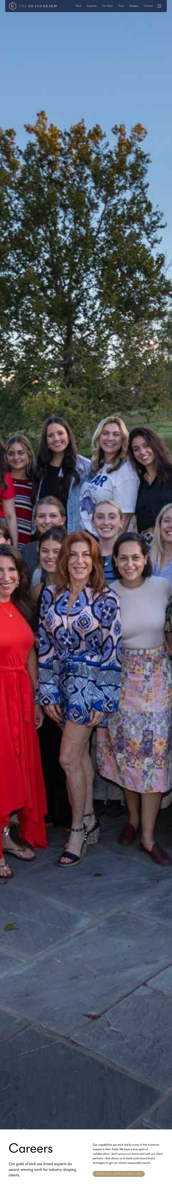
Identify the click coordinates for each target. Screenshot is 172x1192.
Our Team (107, 6)
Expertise (92, 6)
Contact (148, 6)
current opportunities (119, 1174)
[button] (159, 6)
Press (121, 6)
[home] (33, 6)
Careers (134, 6)
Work (78, 6)
